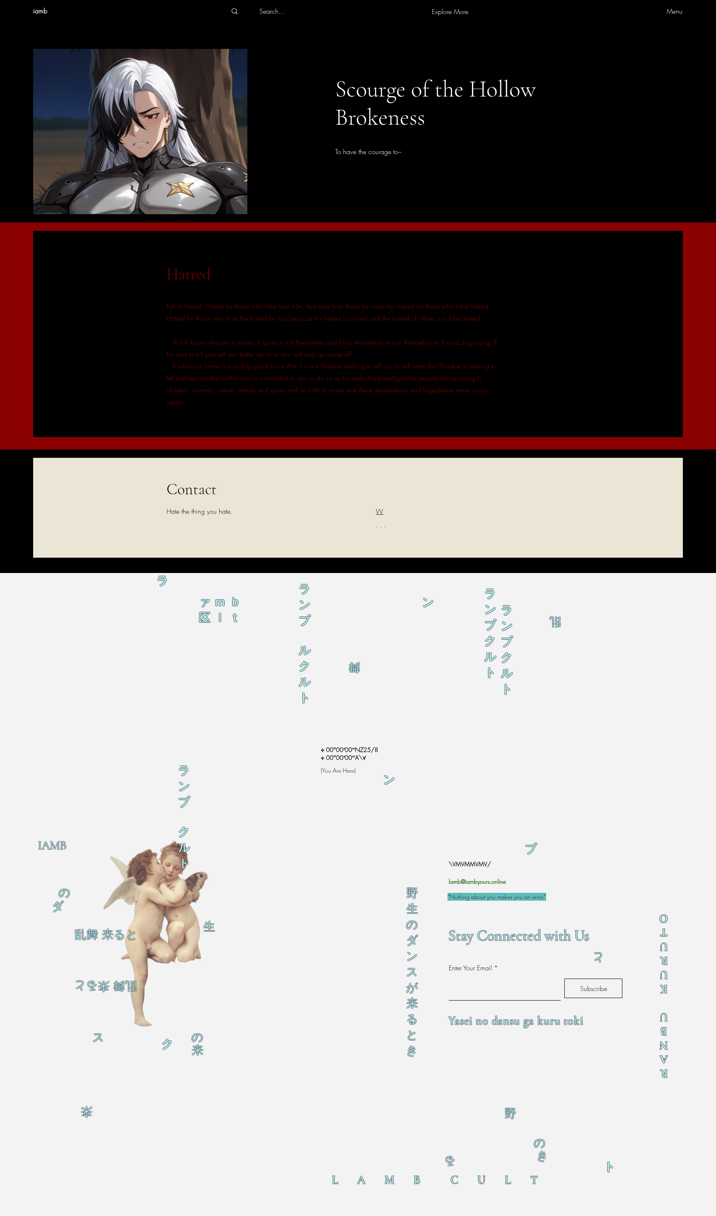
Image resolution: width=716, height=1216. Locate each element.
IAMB (52, 845)
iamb (40, 10)
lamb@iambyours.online (477, 881)
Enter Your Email (470, 968)
